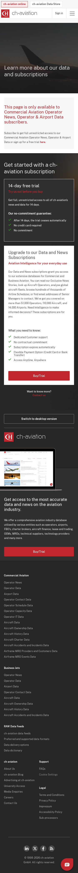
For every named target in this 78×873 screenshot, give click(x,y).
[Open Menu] (72, 13)
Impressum (45, 806)
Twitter (35, 848)
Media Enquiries (13, 791)
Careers (8, 797)
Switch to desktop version (39, 418)
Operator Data (12, 588)
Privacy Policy (47, 800)
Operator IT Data (14, 616)
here (42, 142)
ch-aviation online (14, 4)
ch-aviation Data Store (46, 4)
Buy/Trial (39, 375)
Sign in (59, 13)
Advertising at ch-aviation (19, 780)
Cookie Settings (48, 774)
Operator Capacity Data (18, 611)
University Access (14, 786)
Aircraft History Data (16, 634)
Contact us (39, 395)
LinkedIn (27, 848)
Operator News (13, 582)
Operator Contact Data (17, 599)
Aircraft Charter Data (17, 639)
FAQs (42, 768)
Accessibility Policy (50, 812)
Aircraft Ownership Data (18, 628)
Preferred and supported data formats (26, 739)
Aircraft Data (12, 622)
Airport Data (11, 594)
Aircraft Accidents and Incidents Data (26, 645)
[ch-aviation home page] (18, 13)
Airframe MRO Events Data (20, 656)
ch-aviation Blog (13, 774)
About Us (9, 768)
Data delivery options (16, 745)
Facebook (43, 848)
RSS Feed (51, 848)
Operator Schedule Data (18, 605)
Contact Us (10, 803)
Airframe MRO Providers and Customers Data (30, 651)
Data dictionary (13, 750)
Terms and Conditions (51, 795)
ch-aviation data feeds (17, 733)
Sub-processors (48, 817)
